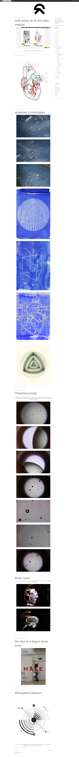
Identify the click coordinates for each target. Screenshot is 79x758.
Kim (55, 86)
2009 (57, 77)
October (58, 48)
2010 (57, 75)
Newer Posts (16, 750)
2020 (57, 35)
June (57, 52)
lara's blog (56, 93)
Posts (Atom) (21, 752)
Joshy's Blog (57, 87)
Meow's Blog (57, 91)
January (58, 73)
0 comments (26, 341)
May (57, 68)
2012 (57, 44)
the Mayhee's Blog (57, 89)
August (58, 49)
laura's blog (56, 92)
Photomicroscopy (26, 393)
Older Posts (50, 750)
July (57, 51)
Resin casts (22, 578)
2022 (57, 34)
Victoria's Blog (57, 88)
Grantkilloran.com (57, 83)
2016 (57, 38)
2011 (57, 45)
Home (33, 750)
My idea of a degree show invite (31, 643)
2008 (57, 78)
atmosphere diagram (28, 692)
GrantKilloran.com (60, 25)
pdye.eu (41, 50)
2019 (57, 37)
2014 (57, 41)
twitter (56, 84)
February (58, 72)
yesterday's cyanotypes (30, 112)
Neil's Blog (56, 94)
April (58, 69)
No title (58, 56)
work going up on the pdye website (32, 22)
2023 (57, 32)
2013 (57, 42)
